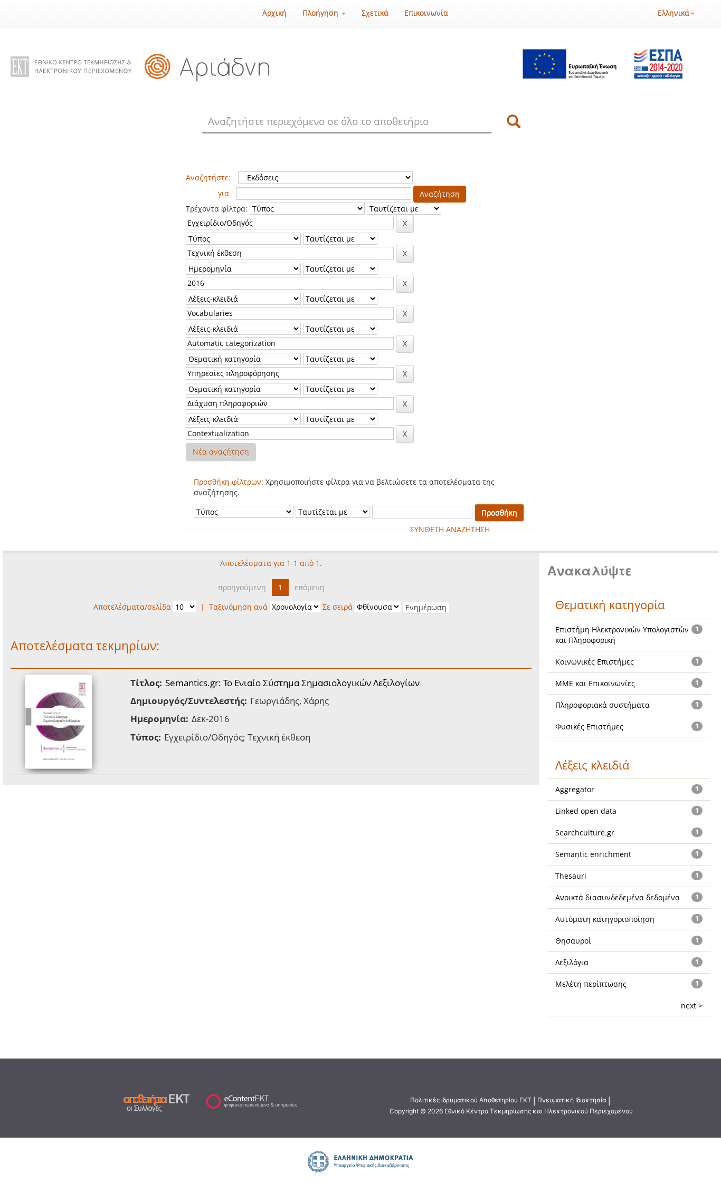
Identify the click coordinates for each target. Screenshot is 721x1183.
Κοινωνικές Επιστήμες (594, 662)
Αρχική (274, 13)
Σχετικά (375, 13)
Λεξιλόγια (572, 962)
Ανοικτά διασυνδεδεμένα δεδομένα (617, 897)
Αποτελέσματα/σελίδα (132, 607)
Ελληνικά (673, 13)
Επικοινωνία (426, 13)
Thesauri (570, 876)
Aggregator (574, 789)
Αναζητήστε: (208, 177)
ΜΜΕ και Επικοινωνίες (595, 683)
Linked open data (585, 811)
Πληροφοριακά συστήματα (602, 705)
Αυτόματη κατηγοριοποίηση (604, 919)
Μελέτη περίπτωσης (591, 984)
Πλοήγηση (321, 13)
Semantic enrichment (593, 854)
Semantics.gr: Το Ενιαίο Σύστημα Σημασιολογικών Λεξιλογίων (292, 683)
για (223, 193)
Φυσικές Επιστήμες (589, 727)
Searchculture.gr (584, 833)
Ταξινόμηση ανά (238, 607)
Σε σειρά (337, 607)
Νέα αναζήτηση (221, 452)
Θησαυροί (573, 941)
